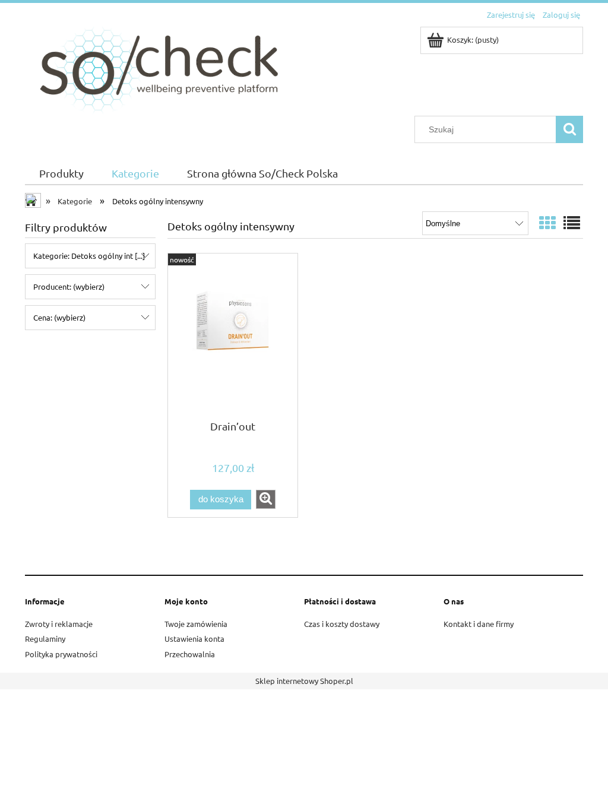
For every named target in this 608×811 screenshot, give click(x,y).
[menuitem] (61, 173)
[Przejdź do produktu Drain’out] (233, 335)
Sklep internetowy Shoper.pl (304, 681)
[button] (266, 499)
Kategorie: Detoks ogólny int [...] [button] (89, 256)
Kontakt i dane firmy (479, 624)
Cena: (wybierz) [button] (59, 317)
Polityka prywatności (61, 654)
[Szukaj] (569, 129)
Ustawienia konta (194, 638)
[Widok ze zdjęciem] (547, 223)
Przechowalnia (189, 654)
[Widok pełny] (571, 223)
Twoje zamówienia (195, 624)
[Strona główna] (154, 70)
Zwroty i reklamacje (59, 624)
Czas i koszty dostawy (341, 624)
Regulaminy (45, 638)
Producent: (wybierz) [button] (68, 286)
